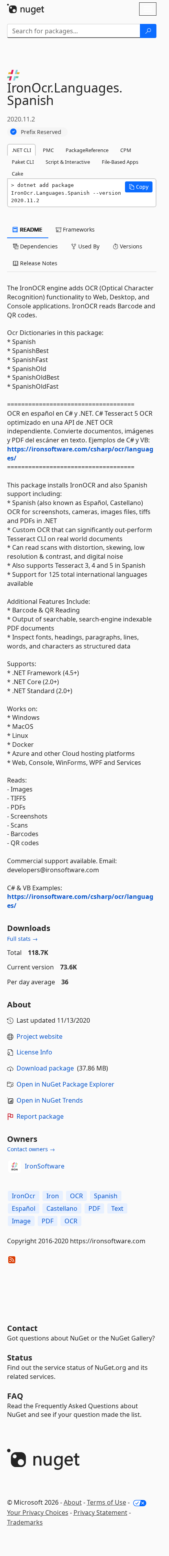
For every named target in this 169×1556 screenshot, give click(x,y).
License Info (34, 1052)
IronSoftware (44, 1166)
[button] (138, 186)
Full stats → (22, 938)
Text (117, 1208)
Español (23, 1208)
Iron (52, 1196)
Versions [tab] (130, 246)
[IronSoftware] (14, 1166)
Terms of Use (106, 1502)
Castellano (61, 1208)
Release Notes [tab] (37, 263)
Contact (22, 1328)
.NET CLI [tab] (21, 150)
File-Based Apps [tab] (120, 161)
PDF (94, 1208)
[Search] (148, 31)
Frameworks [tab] (78, 229)
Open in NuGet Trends (50, 1100)
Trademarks (25, 1522)
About (73, 1502)
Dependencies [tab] (38, 246)
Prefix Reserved (41, 132)
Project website (39, 1036)
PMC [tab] (48, 150)
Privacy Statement (100, 1512)
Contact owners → (31, 1149)
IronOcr (23, 1196)
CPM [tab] (125, 150)
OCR (76, 1196)
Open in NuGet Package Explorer (65, 1084)
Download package (45, 1068)
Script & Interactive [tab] (68, 161)
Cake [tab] (17, 173)
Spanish (106, 1196)
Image (21, 1221)
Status (19, 1357)
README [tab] (30, 229)
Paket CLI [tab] (23, 161)
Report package (40, 1116)
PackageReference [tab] (87, 150)
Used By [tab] (88, 246)
